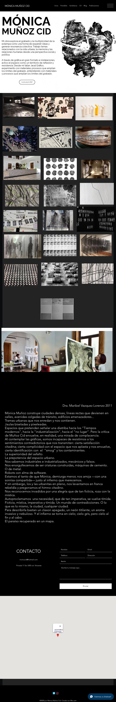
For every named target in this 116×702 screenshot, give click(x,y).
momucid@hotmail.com (29, 560)
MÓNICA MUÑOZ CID (17, 5)
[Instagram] (57, 693)
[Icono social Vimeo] (54, 693)
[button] (110, 5)
